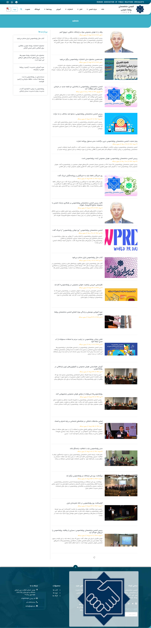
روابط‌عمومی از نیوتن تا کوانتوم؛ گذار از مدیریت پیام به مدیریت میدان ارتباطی (31, 90)
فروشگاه (37, 9)
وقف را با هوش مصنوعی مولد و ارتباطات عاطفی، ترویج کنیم (81, 32)
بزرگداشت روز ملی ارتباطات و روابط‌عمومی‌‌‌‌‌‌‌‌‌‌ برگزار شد (84, 475)
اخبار (80, 9)
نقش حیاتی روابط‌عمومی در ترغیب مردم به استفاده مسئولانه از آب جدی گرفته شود (78, 340)
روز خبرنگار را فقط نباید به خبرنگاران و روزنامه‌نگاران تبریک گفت (79, 175)
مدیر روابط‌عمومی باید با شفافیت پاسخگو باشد (86, 448)
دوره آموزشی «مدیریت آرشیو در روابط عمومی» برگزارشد (31, 68)
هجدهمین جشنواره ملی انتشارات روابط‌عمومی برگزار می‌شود (81, 59)
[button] (21, 9)
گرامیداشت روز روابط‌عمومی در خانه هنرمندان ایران (84, 503)
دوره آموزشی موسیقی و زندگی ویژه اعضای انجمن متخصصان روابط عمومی (78, 313)
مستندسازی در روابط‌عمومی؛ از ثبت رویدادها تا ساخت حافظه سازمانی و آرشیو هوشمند (30, 79)
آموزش (58, 9)
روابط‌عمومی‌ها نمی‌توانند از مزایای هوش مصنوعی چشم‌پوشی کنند (79, 394)
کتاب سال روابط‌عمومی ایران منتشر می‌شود (87, 257)
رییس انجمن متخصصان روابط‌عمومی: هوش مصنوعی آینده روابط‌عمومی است (109, 158)
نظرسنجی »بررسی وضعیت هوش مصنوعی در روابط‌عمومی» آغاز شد (78, 284)
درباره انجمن (93, 9)
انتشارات (70, 9)
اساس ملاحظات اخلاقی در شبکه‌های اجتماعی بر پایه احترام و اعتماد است (78, 422)
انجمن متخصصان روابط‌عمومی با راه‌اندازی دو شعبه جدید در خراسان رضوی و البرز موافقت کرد (78, 87)
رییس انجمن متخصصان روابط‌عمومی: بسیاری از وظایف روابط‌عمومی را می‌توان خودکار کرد (77, 531)
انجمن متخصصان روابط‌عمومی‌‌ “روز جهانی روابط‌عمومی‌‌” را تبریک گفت (77, 230)
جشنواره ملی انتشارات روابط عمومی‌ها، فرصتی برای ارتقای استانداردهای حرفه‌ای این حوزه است (31, 57)
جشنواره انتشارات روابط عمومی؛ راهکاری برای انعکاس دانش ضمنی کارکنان (31, 47)
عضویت (27, 9)
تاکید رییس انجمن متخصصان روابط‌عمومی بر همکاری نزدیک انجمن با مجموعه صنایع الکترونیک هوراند (77, 204)
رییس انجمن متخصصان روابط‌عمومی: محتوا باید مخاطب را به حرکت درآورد (77, 115)
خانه (102, 9)
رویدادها (49, 9)
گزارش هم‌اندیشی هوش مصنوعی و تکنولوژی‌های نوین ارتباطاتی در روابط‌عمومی (78, 367)
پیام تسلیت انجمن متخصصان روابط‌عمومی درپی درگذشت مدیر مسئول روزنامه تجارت (106, 141)
